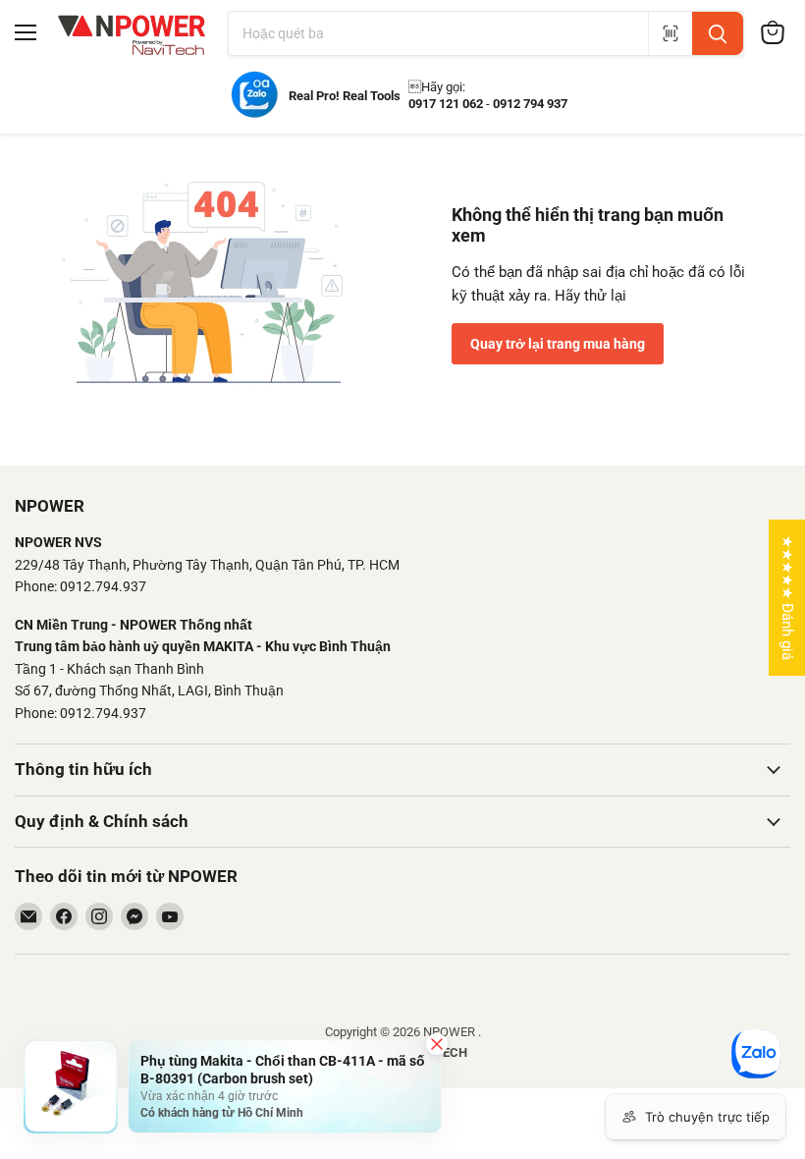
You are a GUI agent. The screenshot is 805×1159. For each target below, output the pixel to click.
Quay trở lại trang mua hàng (557, 344)
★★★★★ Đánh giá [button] (787, 597)
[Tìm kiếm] (717, 33)
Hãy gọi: (436, 87)
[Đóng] (437, 1044)
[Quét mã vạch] (670, 33)
